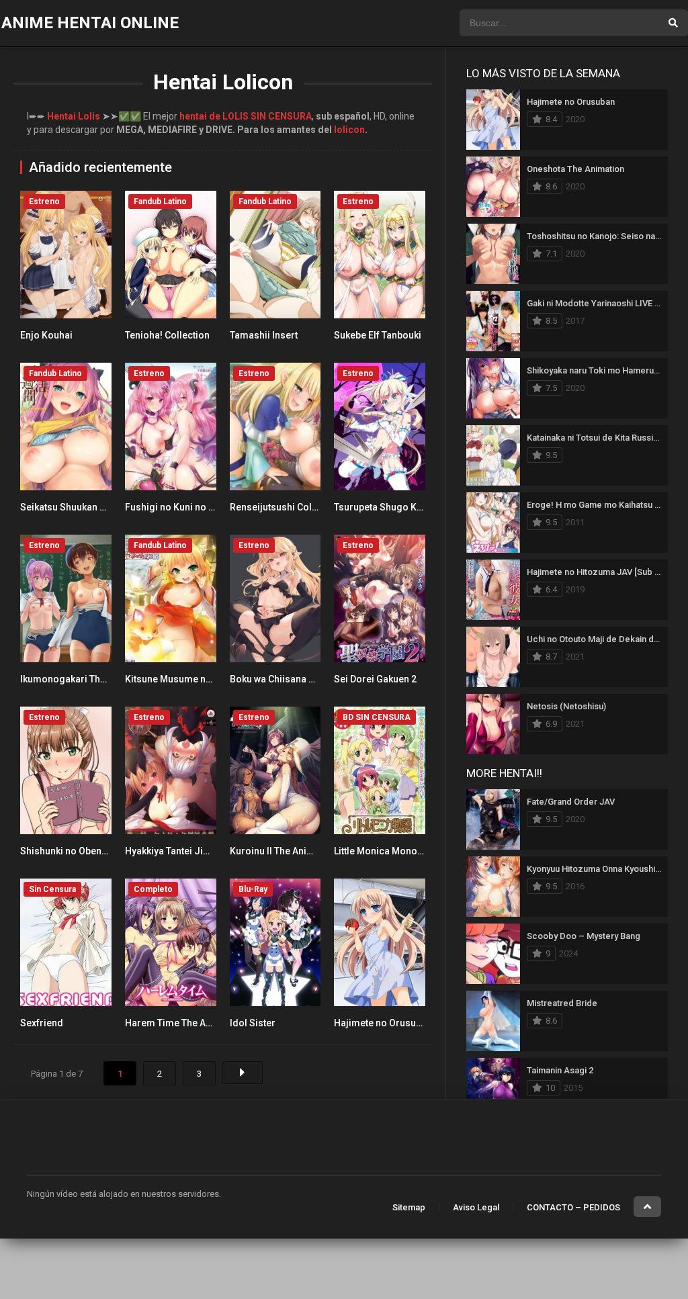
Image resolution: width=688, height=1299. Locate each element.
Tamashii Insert (264, 335)
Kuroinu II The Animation (283, 851)
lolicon (349, 129)
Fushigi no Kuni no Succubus (188, 507)
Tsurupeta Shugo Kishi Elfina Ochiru (412, 507)
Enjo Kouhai (46, 335)
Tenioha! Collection (167, 335)
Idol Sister (252, 1023)
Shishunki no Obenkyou (71, 851)
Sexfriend (41, 1023)
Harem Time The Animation (185, 1023)
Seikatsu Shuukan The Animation (91, 507)
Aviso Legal (476, 1207)
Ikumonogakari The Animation (86, 679)
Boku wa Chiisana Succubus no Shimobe (318, 679)
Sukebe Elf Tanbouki (377, 335)
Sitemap (408, 1207)
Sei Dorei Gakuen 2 (375, 679)
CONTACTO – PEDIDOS (573, 1207)
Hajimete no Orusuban (383, 1023)
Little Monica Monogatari (388, 851)
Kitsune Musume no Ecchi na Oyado (203, 679)
